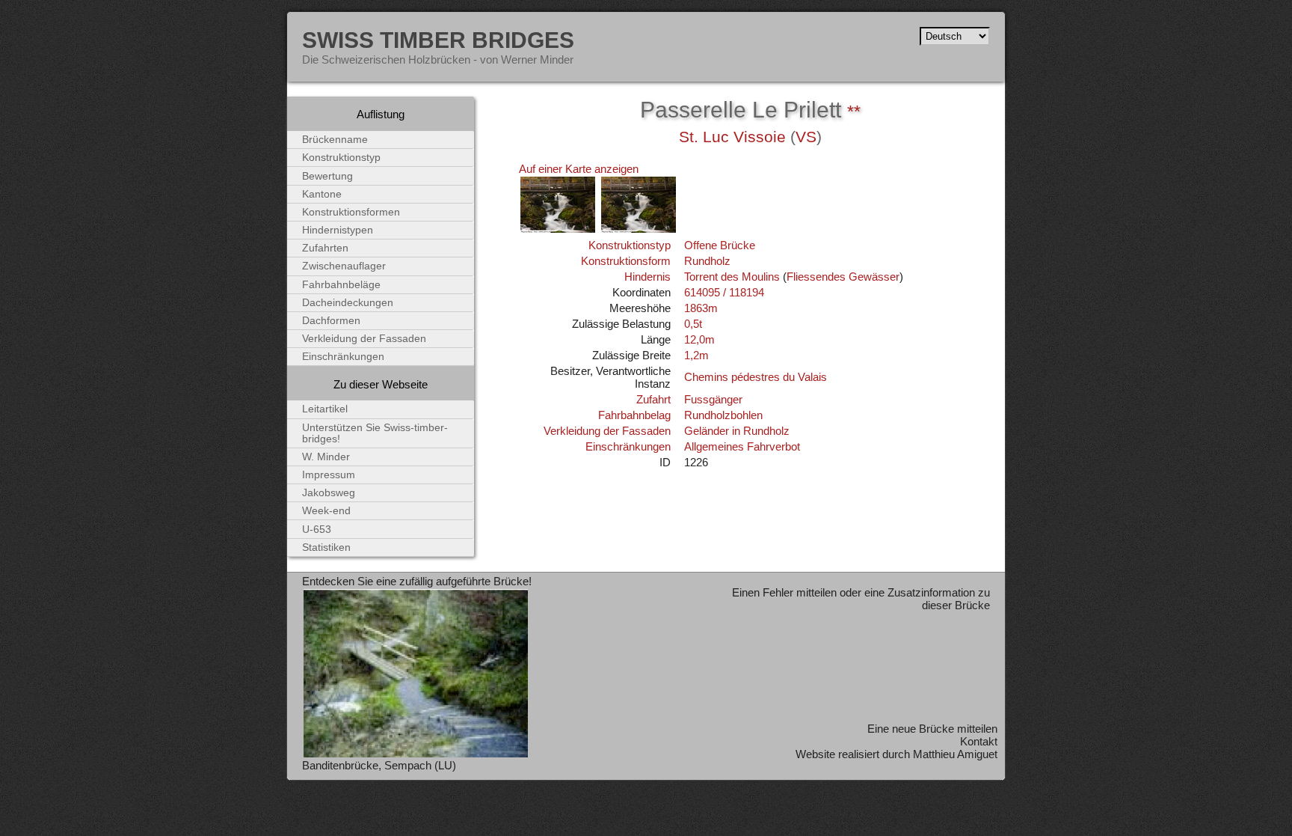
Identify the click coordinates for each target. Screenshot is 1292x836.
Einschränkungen (628, 446)
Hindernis (647, 276)
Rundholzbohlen (723, 415)
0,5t (693, 323)
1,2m (696, 355)
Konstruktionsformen (351, 212)
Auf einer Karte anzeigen (579, 168)
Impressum (328, 474)
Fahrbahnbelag (634, 415)
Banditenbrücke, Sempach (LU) (379, 765)
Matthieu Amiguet (955, 754)
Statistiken (326, 547)
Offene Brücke (719, 245)
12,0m (699, 339)
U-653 (316, 529)
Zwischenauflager (344, 266)
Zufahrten (325, 248)
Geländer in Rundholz (737, 430)
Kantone (322, 194)
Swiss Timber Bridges (438, 39)
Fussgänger (713, 399)
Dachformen (331, 320)
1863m (701, 308)
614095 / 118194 (724, 292)
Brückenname (335, 139)
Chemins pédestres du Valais (755, 376)
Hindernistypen (337, 230)
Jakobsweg (328, 492)
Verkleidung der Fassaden (607, 430)
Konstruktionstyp (629, 245)
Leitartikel (325, 409)
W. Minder (326, 457)
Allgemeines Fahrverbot (742, 446)
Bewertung (327, 176)
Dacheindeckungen (347, 302)
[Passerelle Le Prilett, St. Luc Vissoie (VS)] (558, 230)
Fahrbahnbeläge (341, 284)
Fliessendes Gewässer (843, 276)
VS (806, 137)
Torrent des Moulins (732, 276)
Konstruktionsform (626, 260)
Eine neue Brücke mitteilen (932, 728)
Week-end (326, 510)
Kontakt (978, 741)
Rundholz (707, 260)
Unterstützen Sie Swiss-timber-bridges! (375, 433)
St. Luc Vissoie (732, 137)
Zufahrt (653, 399)
